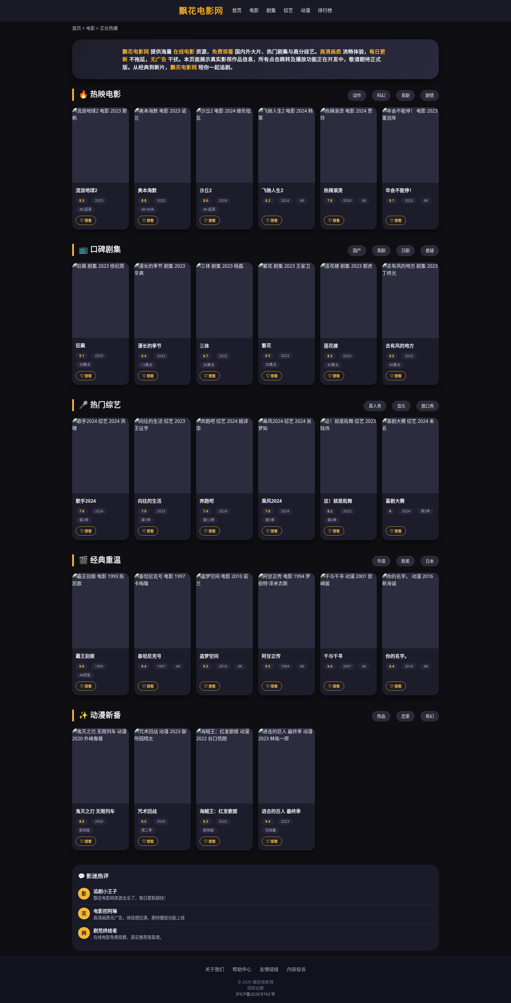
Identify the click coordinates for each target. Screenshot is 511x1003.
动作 (357, 95)
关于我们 (214, 969)
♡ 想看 (86, 221)
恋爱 (405, 716)
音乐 (401, 406)
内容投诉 (296, 969)
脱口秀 (427, 406)
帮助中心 (241, 969)
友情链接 (269, 969)
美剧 (381, 250)
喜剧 (405, 95)
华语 (381, 561)
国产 (357, 250)
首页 (237, 10)
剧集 (271, 10)
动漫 (305, 10)
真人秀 (375, 406)
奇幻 (430, 716)
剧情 (430, 95)
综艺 (288, 10)
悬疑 (430, 250)
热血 (381, 716)
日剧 (405, 250)
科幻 (381, 95)
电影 (254, 10)
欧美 (405, 561)
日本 (430, 561)
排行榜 (325, 10)
